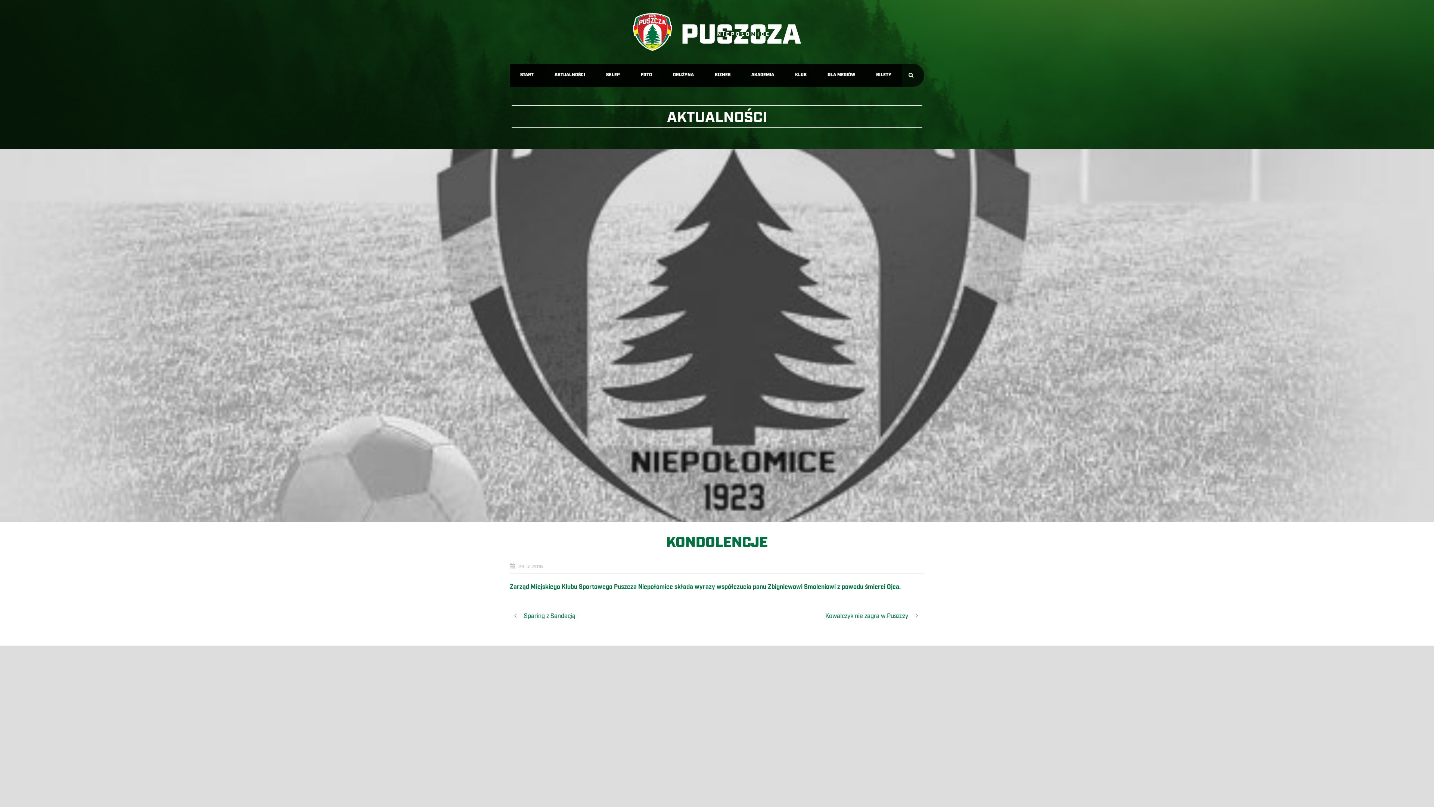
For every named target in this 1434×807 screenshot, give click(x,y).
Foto (646, 75)
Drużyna (683, 75)
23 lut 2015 (530, 567)
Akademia (762, 75)
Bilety (883, 75)
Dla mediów (841, 75)
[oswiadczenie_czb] (717, 335)
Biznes (722, 75)
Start (527, 75)
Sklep (613, 75)
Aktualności (570, 75)
